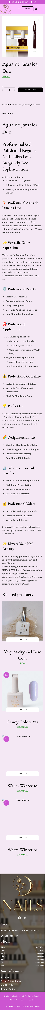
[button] (27, 8)
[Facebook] (19, 918)
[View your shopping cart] (36, 9)
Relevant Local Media (31, 1006)
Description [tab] (7, 113)
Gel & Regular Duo (22, 104)
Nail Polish (35, 104)
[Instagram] (26, 918)
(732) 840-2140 (11, 935)
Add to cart (30, 90)
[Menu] (41, 8)
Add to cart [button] (23, 640)
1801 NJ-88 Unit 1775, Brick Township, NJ (21, 930)
